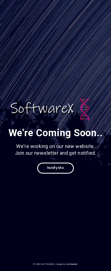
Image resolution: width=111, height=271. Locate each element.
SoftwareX (72, 264)
